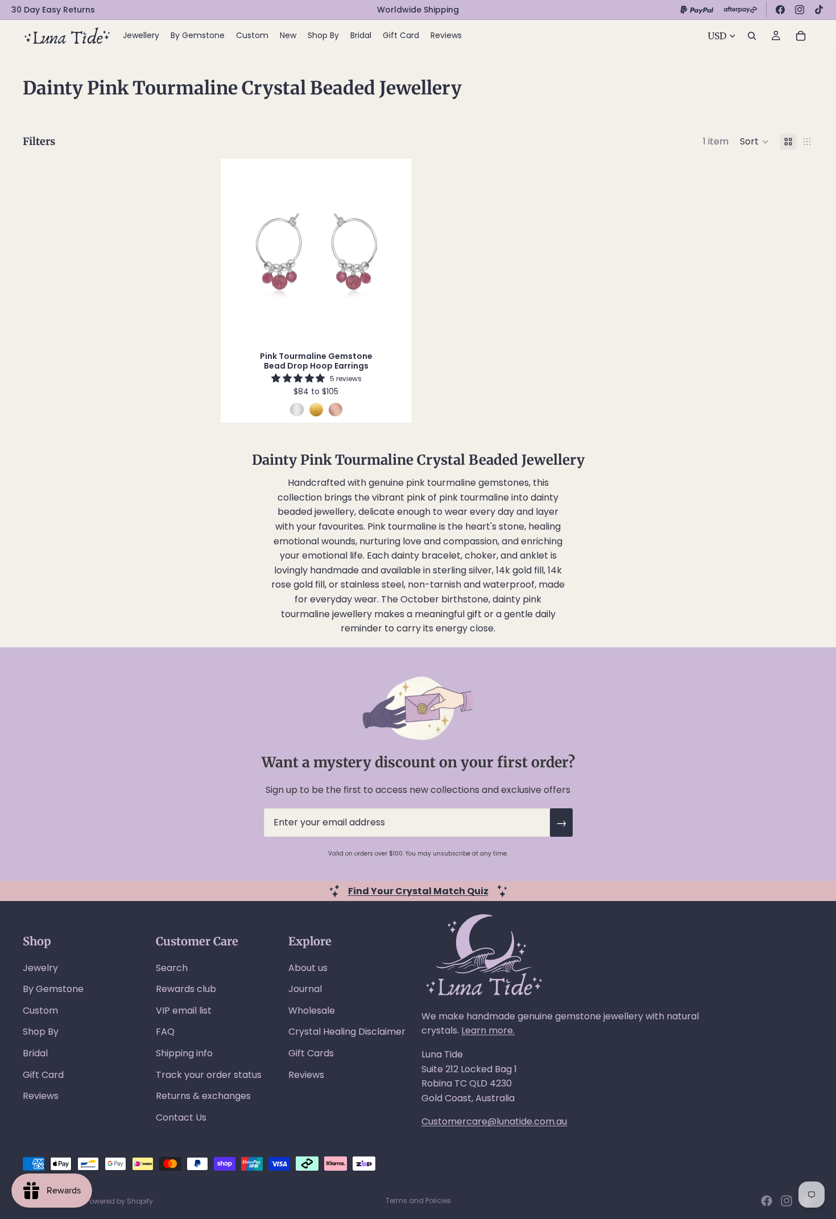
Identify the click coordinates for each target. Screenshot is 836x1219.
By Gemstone (53, 988)
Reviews (41, 1095)
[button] (754, 141)
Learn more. (488, 1030)
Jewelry (40, 967)
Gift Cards (311, 1053)
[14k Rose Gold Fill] (335, 410)
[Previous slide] (241, 252)
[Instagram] (799, 9)
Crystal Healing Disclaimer (346, 1031)
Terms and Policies (418, 1200)
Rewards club (186, 988)
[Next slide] (392, 252)
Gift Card (43, 1074)
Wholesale (311, 1010)
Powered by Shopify (119, 1201)
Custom (40, 1010)
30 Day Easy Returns (53, 10)
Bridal (35, 1053)
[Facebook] (780, 9)
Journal (305, 988)
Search (172, 967)
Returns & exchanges (203, 1095)
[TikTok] (819, 9)
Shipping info (184, 1053)
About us (308, 967)
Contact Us (181, 1117)
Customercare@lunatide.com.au (494, 1121)
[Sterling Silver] (297, 410)
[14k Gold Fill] (316, 410)
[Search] (751, 35)
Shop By (41, 1031)
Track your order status (209, 1074)
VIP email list (184, 1010)
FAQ (165, 1031)
